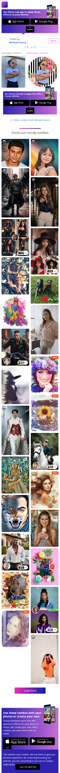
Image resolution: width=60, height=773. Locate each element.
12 (35, 47)
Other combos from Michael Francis (31, 120)
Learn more (9, 764)
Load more (30, 690)
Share (53, 40)
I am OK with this (27, 766)
